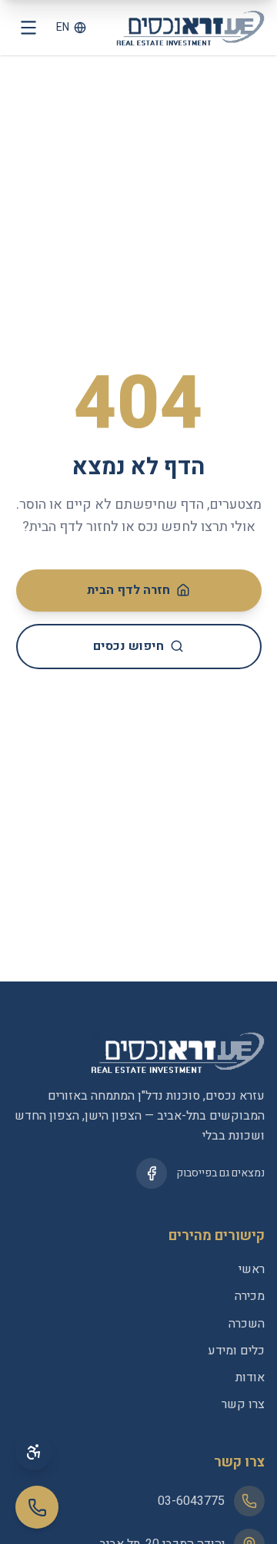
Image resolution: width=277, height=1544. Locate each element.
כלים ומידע (236, 1350)
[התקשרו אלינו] (36, 1507)
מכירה (250, 1296)
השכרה (247, 1324)
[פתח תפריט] (28, 28)
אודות (250, 1377)
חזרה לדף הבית (128, 590)
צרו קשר (243, 1404)
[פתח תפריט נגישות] (33, 1451)
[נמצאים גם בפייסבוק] (151, 1173)
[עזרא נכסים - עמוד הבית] (190, 27)
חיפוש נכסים (128, 646)
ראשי (252, 1269)
